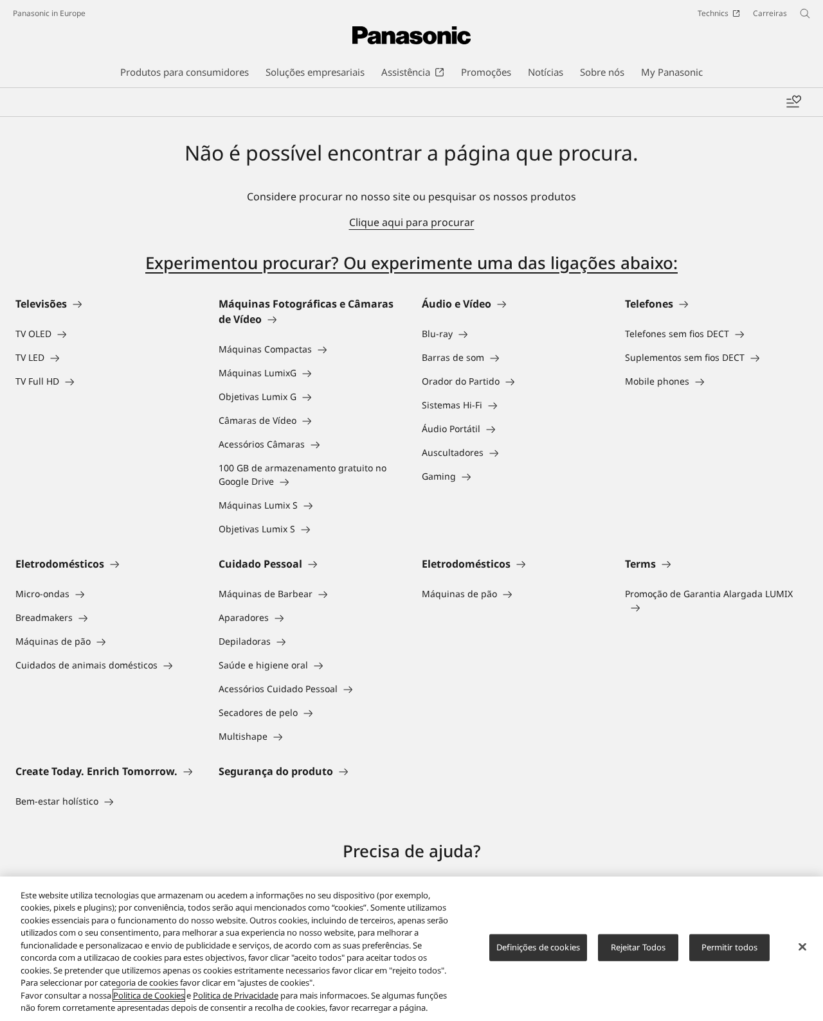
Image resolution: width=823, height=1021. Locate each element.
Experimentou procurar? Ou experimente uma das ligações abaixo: (411, 262)
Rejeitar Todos (638, 947)
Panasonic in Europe (49, 13)
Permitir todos (729, 947)
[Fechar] (802, 947)
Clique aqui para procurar (412, 222)
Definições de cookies (538, 947)
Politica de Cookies (149, 995)
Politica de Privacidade (235, 995)
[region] (411, 949)
